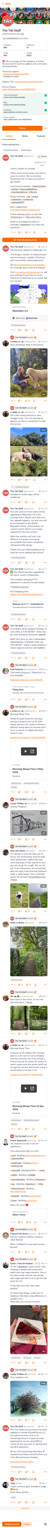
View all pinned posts (27, 240)
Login (27, 1524)
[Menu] (46, 128)
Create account (12, 1524)
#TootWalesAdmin (10, 150)
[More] (45, 232)
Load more (25, 1508)
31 (28, 47)
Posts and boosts (10, 144)
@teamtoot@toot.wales (11, 34)
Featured (41, 136)
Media (25, 136)
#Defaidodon (26, 150)
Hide (43, 351)
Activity (9, 136)
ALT (43, 394)
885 (5, 47)
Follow (22, 128)
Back (8, 3)
